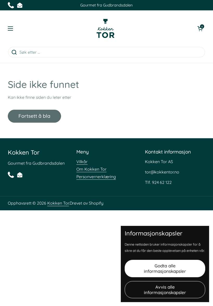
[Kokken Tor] (105, 28)
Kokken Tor (58, 203)
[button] (200, 28)
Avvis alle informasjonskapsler (165, 289)
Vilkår (82, 161)
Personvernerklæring (96, 176)
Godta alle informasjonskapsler (165, 268)
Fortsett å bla (34, 116)
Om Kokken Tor (91, 169)
